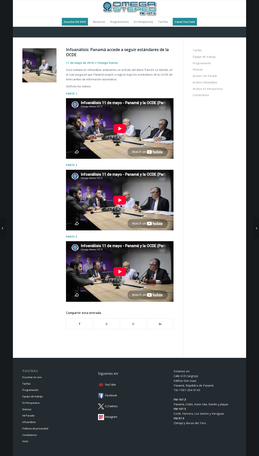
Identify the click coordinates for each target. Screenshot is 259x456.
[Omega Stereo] (129, 8)
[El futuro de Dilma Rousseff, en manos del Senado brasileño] (3, 228)
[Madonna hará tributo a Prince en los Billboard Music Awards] (256, 228)
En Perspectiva (30, 403)
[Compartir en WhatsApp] (133, 324)
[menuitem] (74, 22)
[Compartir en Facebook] (79, 324)
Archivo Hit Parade (205, 76)
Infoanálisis (29, 422)
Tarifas (197, 50)
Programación (202, 63)
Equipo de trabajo (204, 56)
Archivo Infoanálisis (205, 82)
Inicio (25, 441)
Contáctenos (201, 95)
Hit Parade (28, 415)
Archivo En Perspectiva (208, 89)
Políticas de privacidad (35, 428)
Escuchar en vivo (32, 377)
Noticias (198, 69)
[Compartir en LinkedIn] (160, 324)
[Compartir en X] (106, 324)
